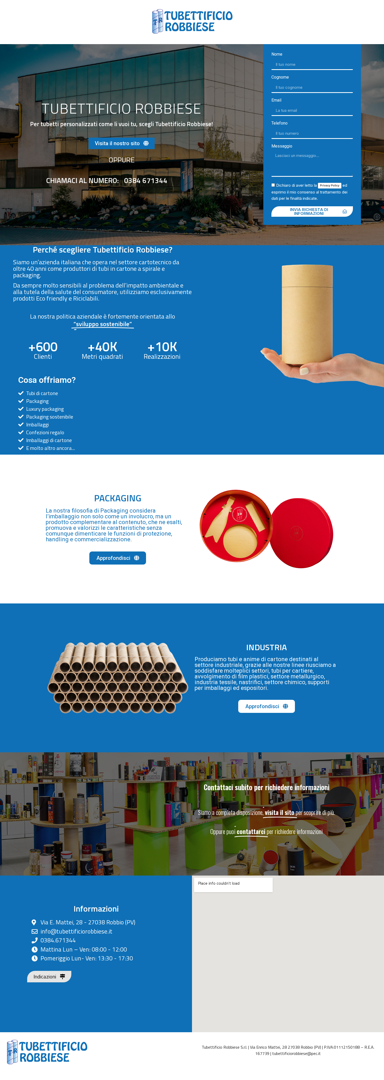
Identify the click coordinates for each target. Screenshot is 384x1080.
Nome (276, 54)
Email (276, 100)
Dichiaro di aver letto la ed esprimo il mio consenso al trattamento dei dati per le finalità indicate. (309, 192)
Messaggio (281, 146)
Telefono (279, 123)
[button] (122, 143)
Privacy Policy (329, 185)
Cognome (280, 77)
